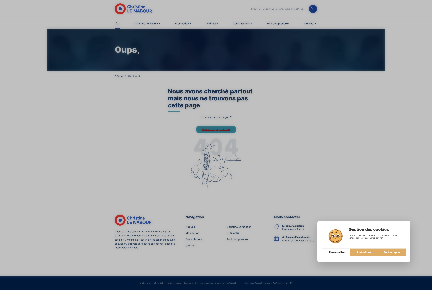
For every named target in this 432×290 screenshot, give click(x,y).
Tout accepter (392, 252)
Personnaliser (337, 252)
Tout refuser (364, 252)
